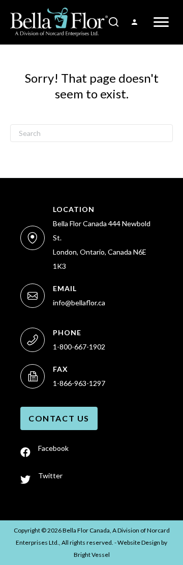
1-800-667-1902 (79, 346)
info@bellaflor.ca (79, 302)
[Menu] (161, 22)
